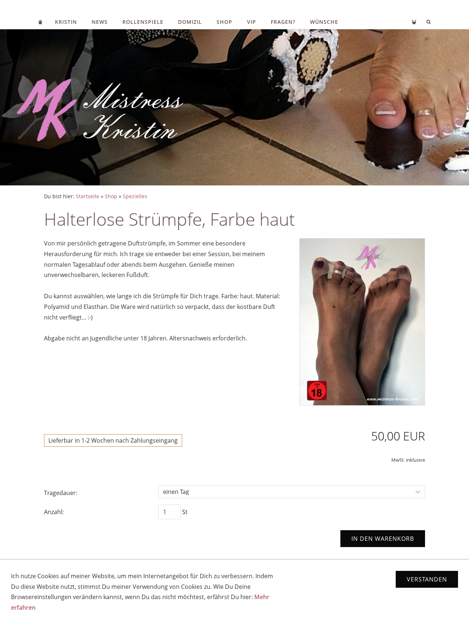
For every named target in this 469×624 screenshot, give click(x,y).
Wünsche (324, 21)
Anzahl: (54, 512)
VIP (251, 21)
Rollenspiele (142, 21)
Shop (224, 21)
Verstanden (427, 579)
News (100, 21)
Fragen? (283, 21)
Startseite (87, 196)
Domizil (190, 21)
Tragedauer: (60, 493)
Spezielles (135, 196)
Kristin (66, 21)
